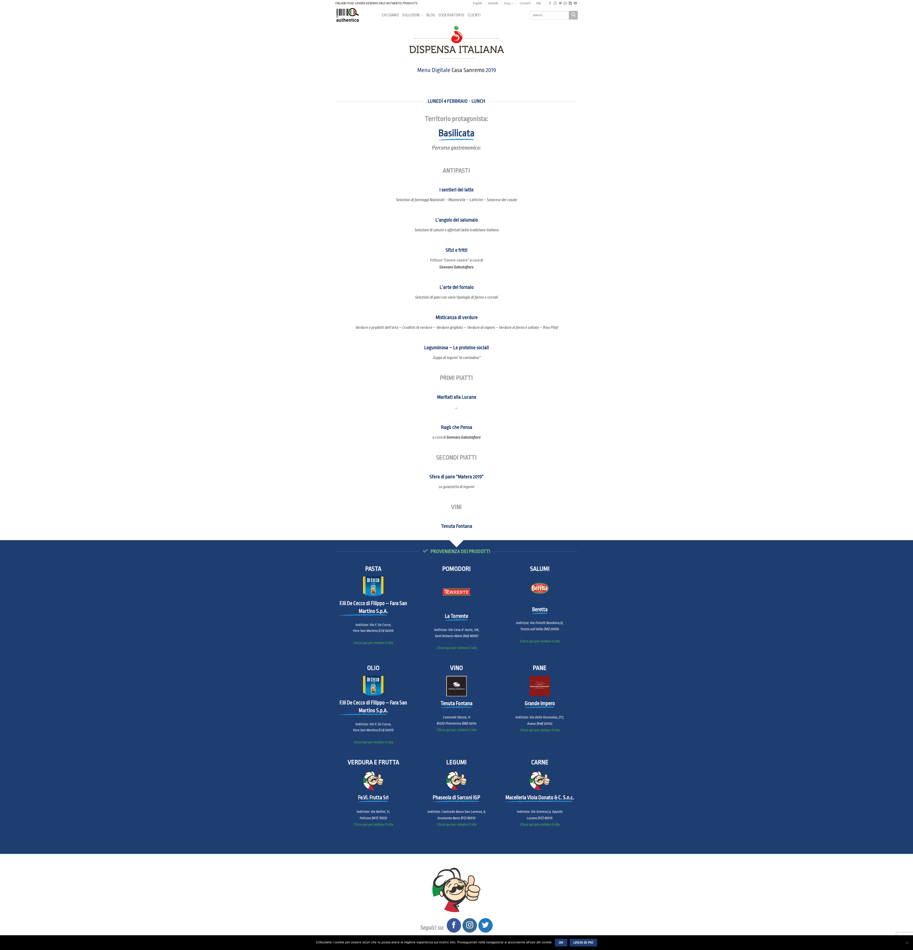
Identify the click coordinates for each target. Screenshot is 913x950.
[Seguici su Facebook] (550, 3)
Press (507, 3)
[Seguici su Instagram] (555, 3)
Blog (430, 15)
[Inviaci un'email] (565, 3)
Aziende (493, 3)
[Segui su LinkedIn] (570, 3)
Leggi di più (583, 942)
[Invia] (573, 15)
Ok (561, 942)
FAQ (538, 3)
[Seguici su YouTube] (575, 3)
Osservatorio (451, 15)
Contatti (525, 3)
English (477, 3)
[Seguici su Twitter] (560, 3)
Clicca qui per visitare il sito (373, 643)
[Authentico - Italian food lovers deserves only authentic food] (355, 15)
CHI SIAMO (390, 15)
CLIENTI (474, 15)
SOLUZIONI (411, 15)
